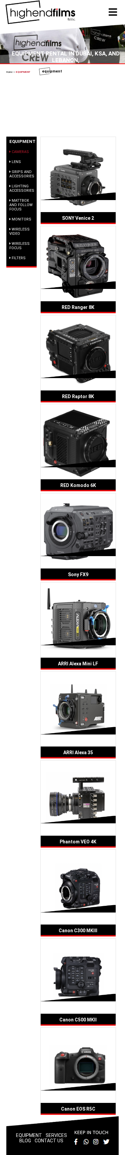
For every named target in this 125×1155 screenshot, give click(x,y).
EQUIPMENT (29, 1135)
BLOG (25, 1140)
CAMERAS (20, 152)
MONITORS (21, 219)
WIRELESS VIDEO (19, 231)
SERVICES (56, 1135)
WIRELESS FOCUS (19, 245)
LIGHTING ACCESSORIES (21, 188)
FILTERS (18, 258)
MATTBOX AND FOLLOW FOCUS (21, 204)
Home (9, 71)
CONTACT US (49, 1140)
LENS (16, 162)
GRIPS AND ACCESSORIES (21, 174)
